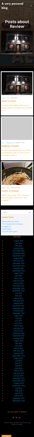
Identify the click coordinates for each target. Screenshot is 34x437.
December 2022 (18, 286)
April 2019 (18, 368)
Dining (3, 98)
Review (8, 98)
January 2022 (18, 303)
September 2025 (18, 256)
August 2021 (18, 316)
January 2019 (18, 376)
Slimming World (10, 143)
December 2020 (18, 333)
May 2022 (18, 296)
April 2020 (18, 346)
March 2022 (18, 298)
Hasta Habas (6, 229)
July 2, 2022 (14, 97)
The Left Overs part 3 (10, 231)
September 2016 (18, 401)
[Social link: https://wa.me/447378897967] (20, 417)
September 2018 (18, 386)
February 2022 (18, 301)
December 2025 (18, 251)
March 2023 (18, 278)
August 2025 (18, 258)
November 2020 (19, 336)
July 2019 (18, 361)
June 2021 (18, 321)
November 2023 (19, 266)
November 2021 (19, 308)
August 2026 (18, 241)
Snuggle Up (6, 226)
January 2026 (18, 248)
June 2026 (18, 243)
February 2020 (18, 351)
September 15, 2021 (20, 142)
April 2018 (18, 393)
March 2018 (18, 396)
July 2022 (18, 293)
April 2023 (18, 276)
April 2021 (18, 323)
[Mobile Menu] (31, 5)
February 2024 (18, 261)
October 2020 (19, 338)
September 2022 (18, 291)
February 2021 (18, 328)
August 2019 (18, 358)
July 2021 (18, 318)
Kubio (21, 424)
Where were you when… (11, 221)
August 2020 (18, 341)
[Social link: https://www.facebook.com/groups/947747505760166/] (13, 417)
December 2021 (18, 306)
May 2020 (18, 343)
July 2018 (18, 388)
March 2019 (18, 371)
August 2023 (18, 273)
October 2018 (19, 383)
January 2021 (18, 331)
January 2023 (18, 283)
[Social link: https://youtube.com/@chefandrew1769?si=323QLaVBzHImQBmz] (17, 417)
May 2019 (18, 366)
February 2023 (18, 281)
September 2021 (18, 313)
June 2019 (18, 363)
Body (3, 143)
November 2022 (19, 288)
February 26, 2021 (16, 187)
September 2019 (18, 356)
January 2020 (18, 353)
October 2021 (19, 311)
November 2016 (19, 398)
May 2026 (18, 246)
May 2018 (18, 391)
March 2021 (18, 326)
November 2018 (19, 381)
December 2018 (18, 378)
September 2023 (18, 271)
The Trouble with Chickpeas (12, 224)
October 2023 (19, 268)
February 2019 (18, 373)
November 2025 (19, 253)
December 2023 (18, 263)
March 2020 (18, 348)
